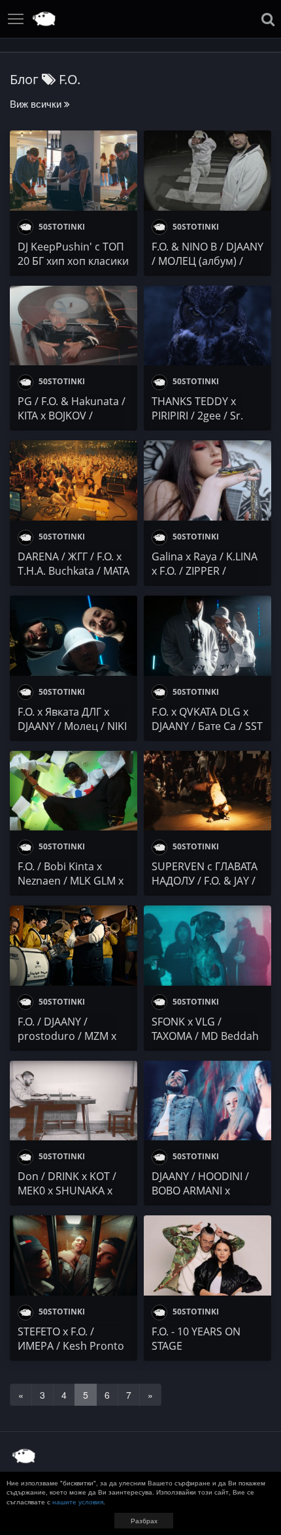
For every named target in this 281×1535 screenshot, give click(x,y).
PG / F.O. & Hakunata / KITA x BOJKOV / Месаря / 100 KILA (71, 415)
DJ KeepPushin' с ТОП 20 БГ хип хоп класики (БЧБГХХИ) (73, 260)
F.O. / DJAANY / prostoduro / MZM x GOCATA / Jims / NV (67, 1035)
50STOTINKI (61, 226)
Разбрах (144, 1520)
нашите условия (77, 1501)
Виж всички (37, 103)
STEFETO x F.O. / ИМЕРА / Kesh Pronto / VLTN (71, 1345)
